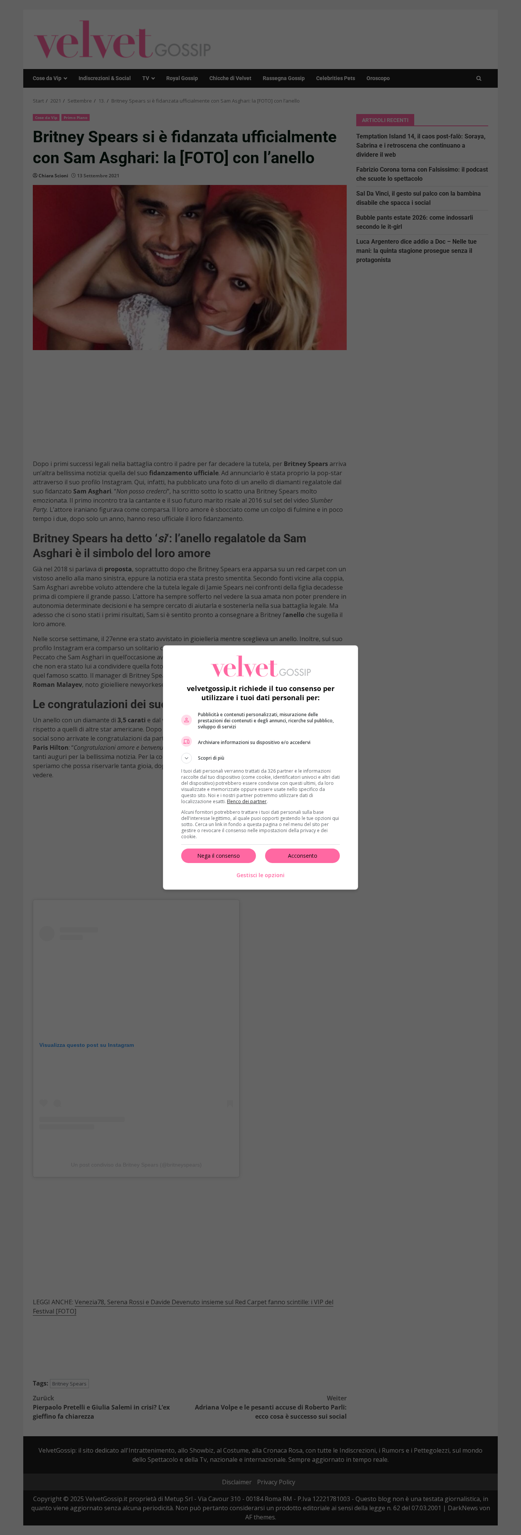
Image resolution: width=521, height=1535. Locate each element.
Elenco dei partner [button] (247, 801)
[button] (260, 758)
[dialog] (260, 767)
